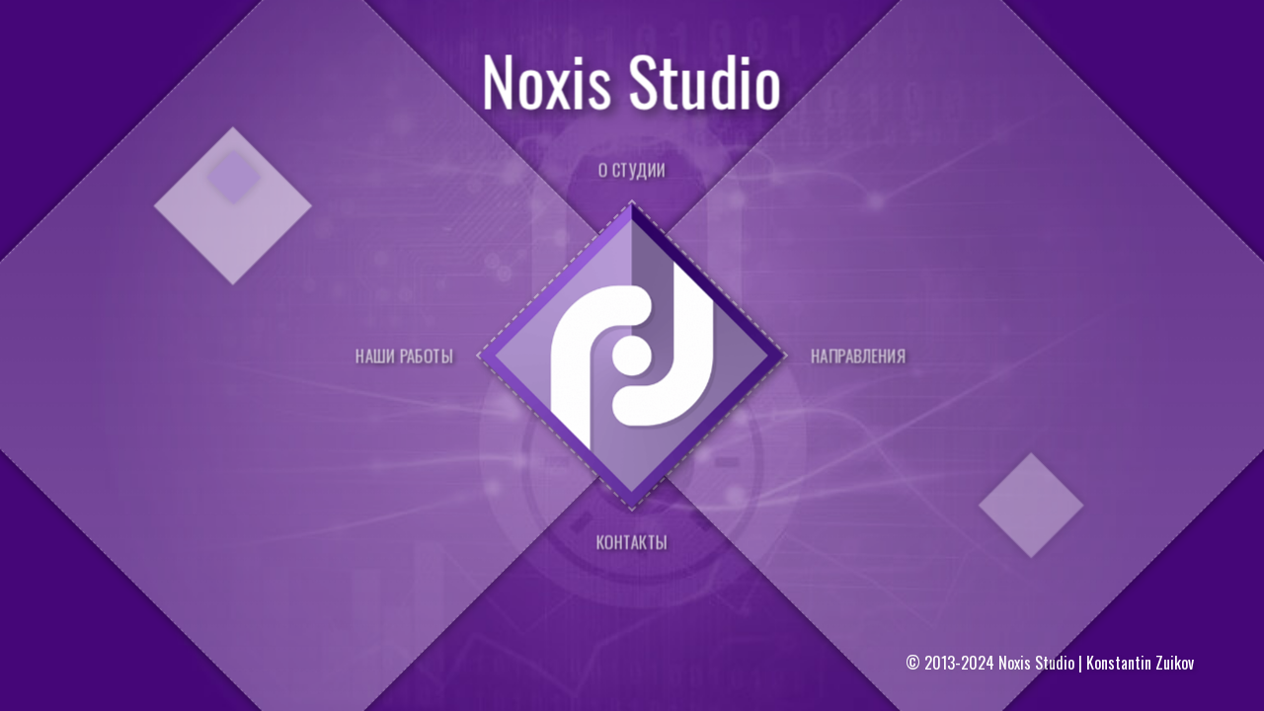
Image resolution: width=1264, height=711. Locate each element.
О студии (632, 169)
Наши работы (404, 355)
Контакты (631, 541)
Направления (858, 355)
